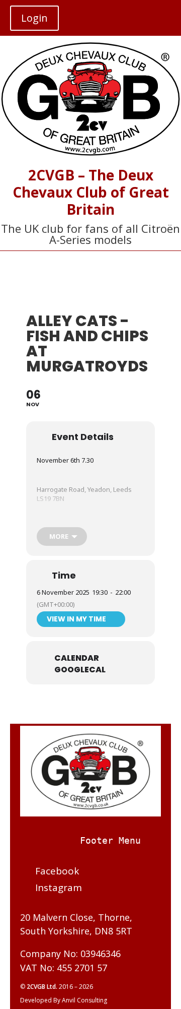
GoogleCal (80, 669)
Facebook (57, 870)
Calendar (76, 658)
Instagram (58, 887)
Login (34, 18)
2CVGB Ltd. (43, 986)
